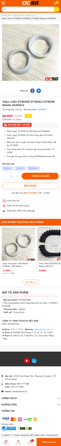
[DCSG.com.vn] (30, 3)
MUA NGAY (30, 186)
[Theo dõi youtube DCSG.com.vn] (26, 360)
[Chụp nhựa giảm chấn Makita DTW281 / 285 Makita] (18, 244)
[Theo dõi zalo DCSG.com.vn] (34, 360)
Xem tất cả (30, 282)
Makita (19, 109)
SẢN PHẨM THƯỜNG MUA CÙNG (22, 222)
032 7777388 (17, 387)
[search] (57, 9)
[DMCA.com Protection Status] (24, 428)
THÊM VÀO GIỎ (40, 176)
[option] (30, 52)
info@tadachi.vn (19, 391)
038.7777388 (30, 193)
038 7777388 (23, 384)
